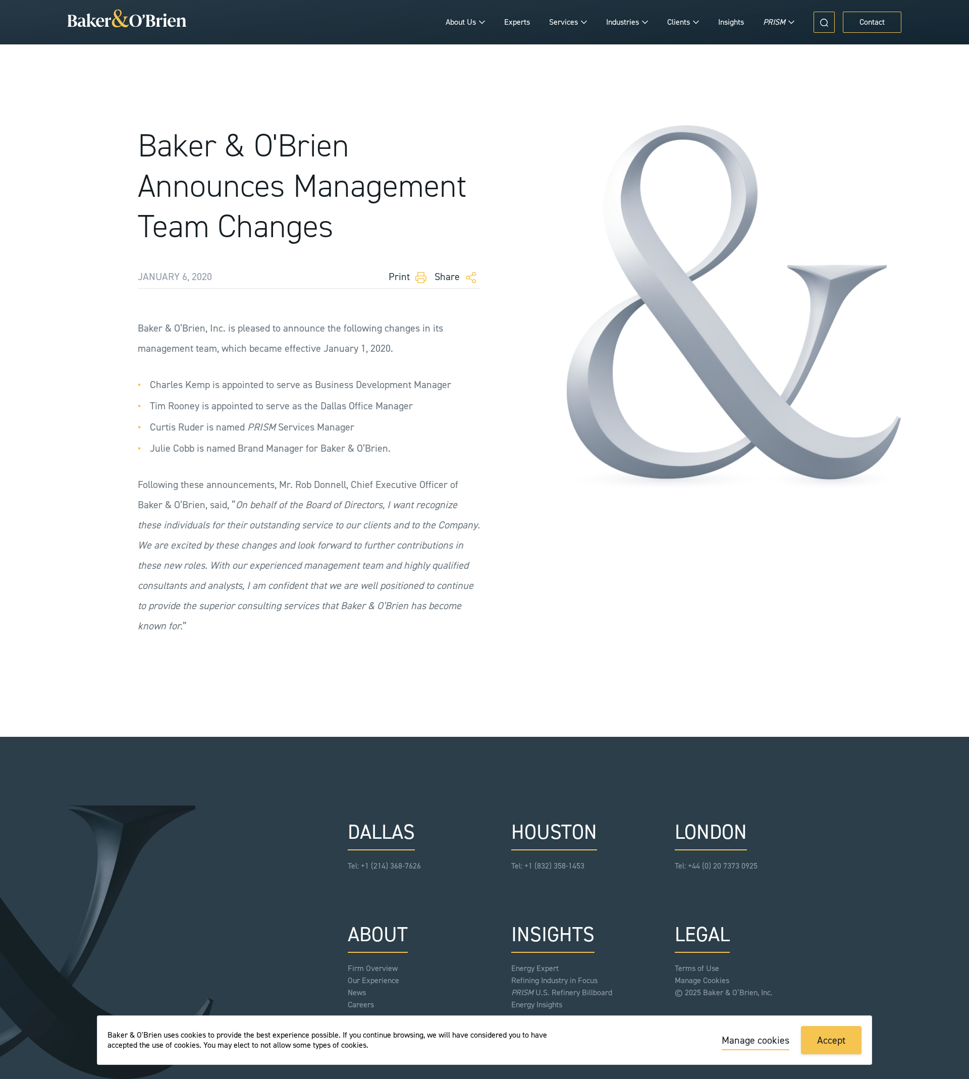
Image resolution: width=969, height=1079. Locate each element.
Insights (731, 22)
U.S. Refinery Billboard (561, 992)
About (378, 934)
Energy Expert (535, 968)
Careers (361, 1004)
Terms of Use (697, 968)
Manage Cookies (702, 980)
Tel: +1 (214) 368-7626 (384, 865)
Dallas (381, 832)
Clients (678, 22)
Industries (622, 22)
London (711, 832)
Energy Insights (536, 1004)
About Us (461, 22)
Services (563, 22)
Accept (831, 1040)
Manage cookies (755, 1040)
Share (448, 276)
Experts (517, 22)
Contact (872, 22)
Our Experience (373, 980)
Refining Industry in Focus (554, 980)
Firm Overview (373, 968)
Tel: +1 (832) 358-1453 (547, 865)
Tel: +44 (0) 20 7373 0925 (716, 865)
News (357, 992)
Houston (554, 832)
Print (400, 276)
